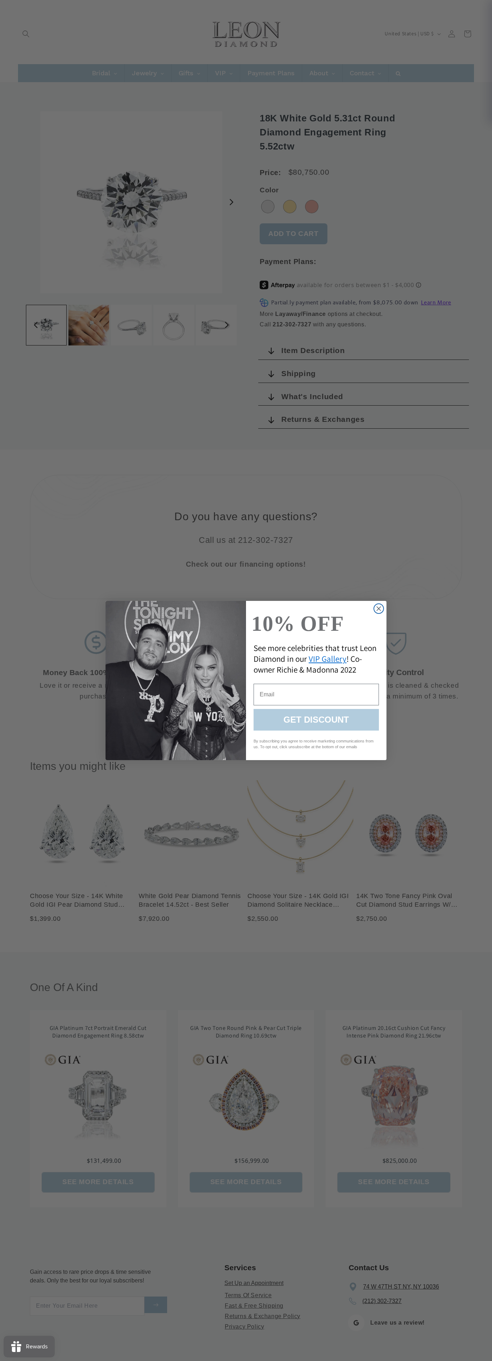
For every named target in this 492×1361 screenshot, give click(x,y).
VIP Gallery (327, 658)
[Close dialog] (379, 608)
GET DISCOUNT (316, 719)
